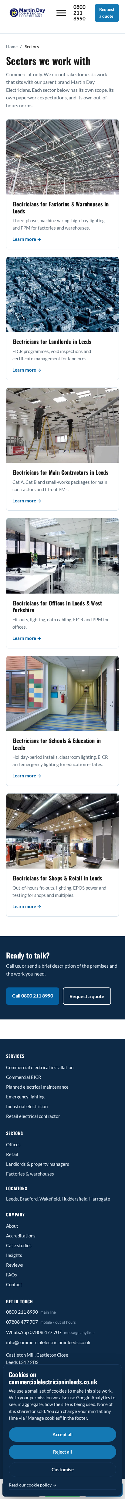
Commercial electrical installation (39, 1067)
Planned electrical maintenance (37, 1087)
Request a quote (106, 13)
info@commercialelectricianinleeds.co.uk (48, 1342)
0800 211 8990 (22, 1312)
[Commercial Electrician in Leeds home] (27, 12)
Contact (14, 1284)
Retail (12, 1154)
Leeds (12, 1198)
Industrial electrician (27, 1106)
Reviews (14, 1265)
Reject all (62, 1451)
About (12, 1226)
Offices (13, 1144)
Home (12, 46)
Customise (63, 1469)
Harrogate (99, 1198)
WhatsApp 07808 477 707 (34, 1332)
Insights (14, 1255)
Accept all (62, 1434)
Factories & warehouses (30, 1173)
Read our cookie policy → (32, 1485)
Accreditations (20, 1235)
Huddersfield (74, 1198)
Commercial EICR (23, 1077)
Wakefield (49, 1198)
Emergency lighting (25, 1096)
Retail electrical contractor (33, 1116)
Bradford (29, 1198)
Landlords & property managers (37, 1164)
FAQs (11, 1274)
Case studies (19, 1245)
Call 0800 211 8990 (32, 995)
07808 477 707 (22, 1322)
